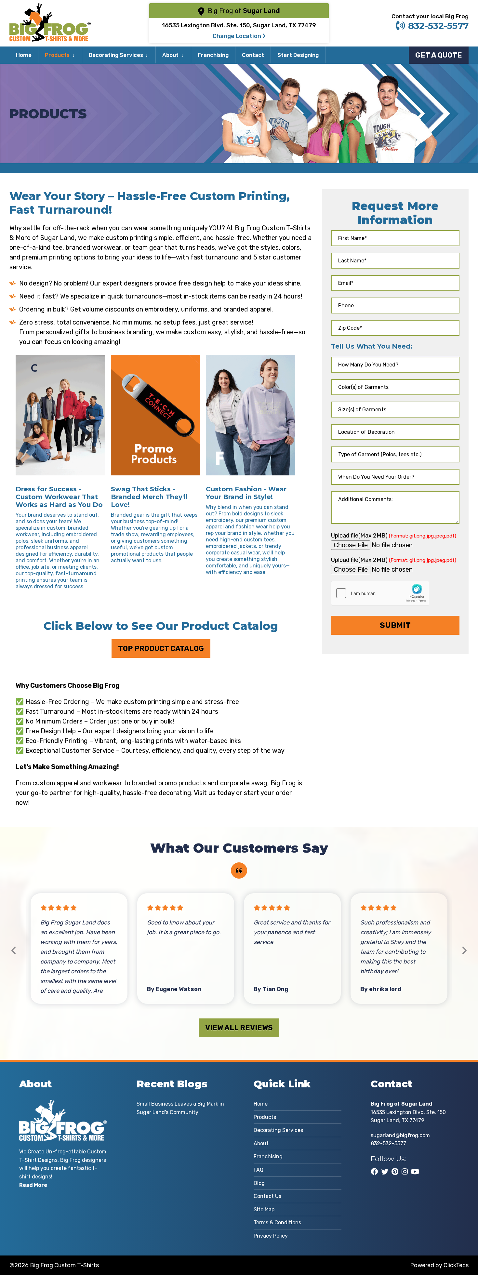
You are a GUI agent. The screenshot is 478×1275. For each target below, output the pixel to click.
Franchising (213, 55)
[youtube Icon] (415, 1171)
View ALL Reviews (239, 1027)
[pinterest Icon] (395, 1171)
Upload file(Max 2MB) (393, 535)
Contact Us (267, 1196)
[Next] (464, 950)
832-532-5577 (438, 25)
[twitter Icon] (384, 1171)
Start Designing (298, 55)
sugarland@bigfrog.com (400, 1135)
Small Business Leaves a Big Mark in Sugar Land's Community (180, 1108)
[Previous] (13, 950)
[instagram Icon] (405, 1171)
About (170, 55)
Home (24, 55)
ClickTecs (456, 1265)
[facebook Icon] (374, 1171)
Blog (259, 1183)
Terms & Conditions (277, 1222)
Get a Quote (438, 55)
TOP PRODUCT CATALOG (161, 648)
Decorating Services (116, 55)
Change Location (237, 36)
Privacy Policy (271, 1236)
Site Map (264, 1209)
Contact (253, 55)
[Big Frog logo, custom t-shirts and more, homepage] (50, 8)
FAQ (258, 1170)
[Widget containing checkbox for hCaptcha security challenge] (380, 593)
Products (57, 55)
